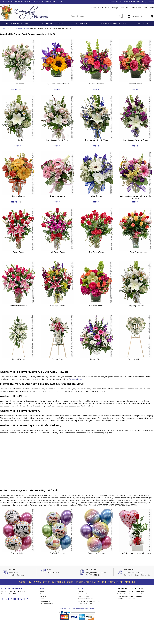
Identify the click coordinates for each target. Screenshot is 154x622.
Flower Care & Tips (85, 604)
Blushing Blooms (57, 196)
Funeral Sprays (18, 359)
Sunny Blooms (18, 196)
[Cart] (152, 16)
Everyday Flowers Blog (130, 588)
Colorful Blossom (96, 84)
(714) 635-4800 (122, 8)
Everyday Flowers (76, 379)
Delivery (81, 591)
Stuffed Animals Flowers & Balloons (136, 553)
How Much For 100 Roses (126, 599)
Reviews (43, 596)
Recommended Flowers (18, 23)
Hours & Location (139, 8)
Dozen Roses (18, 252)
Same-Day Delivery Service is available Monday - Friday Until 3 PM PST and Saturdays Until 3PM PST (77, 581)
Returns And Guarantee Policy (89, 601)
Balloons (143, 23)
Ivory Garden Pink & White (57, 140)
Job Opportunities (46, 604)
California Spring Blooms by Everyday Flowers (136, 197)
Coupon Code (83, 596)
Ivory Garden (18, 140)
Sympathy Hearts (135, 359)
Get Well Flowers (96, 306)
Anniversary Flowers (18, 306)
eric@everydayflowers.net (96, 573)
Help (152, 8)
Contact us (44, 594)
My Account (82, 594)
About (42, 591)
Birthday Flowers (57, 306)
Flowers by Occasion (52, 23)
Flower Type (82, 23)
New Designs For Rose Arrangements (130, 591)
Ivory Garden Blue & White (96, 140)
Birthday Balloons (18, 553)
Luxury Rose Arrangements (135, 252)
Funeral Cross (57, 359)
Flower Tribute (96, 359)
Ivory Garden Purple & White (135, 140)
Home (2, 28)
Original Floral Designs (113, 23)
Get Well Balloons (57, 553)
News (42, 599)
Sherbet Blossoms (135, 84)
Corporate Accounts (85, 599)
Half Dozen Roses (57, 252)
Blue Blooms (96, 196)
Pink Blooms (18, 84)
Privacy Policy (45, 601)
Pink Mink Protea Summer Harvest (129, 594)
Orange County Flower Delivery (17, 28)
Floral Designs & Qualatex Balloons (129, 596)
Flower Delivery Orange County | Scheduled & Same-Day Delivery (31, 2)
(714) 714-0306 (103, 8)
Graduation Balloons (96, 553)
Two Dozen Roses (96, 252)
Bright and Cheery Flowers (57, 84)
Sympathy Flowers (136, 306)
